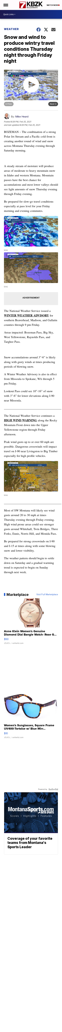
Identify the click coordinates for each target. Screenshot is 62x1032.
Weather (11, 29)
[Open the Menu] (5, 5)
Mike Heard (21, 116)
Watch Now (52, 5)
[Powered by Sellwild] (53, 789)
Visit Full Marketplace (47, 594)
